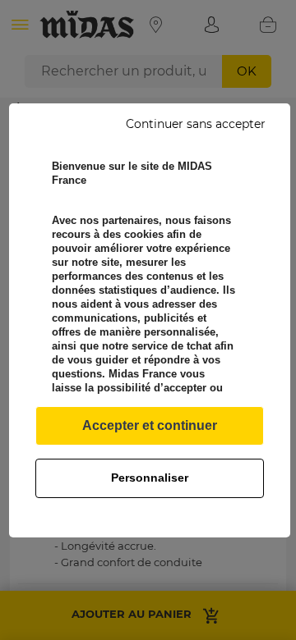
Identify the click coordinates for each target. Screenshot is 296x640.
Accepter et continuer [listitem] (149, 425)
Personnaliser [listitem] (149, 477)
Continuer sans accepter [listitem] (196, 124)
